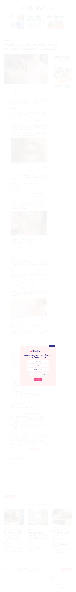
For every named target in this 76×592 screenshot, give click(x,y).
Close (51, 346)
